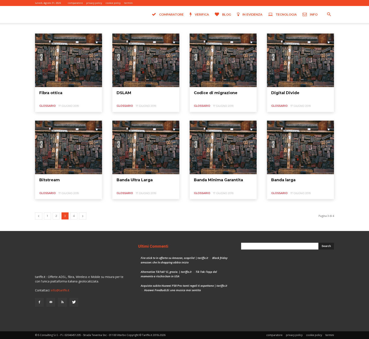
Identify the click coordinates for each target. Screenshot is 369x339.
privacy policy (94, 2)
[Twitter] (331, 3)
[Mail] (316, 3)
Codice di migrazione (215, 93)
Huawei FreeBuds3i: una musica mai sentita (172, 290)
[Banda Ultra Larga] (145, 147)
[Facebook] (309, 3)
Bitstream (49, 180)
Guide (92, 28)
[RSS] (324, 3)
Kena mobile (124, 28)
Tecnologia (286, 14)
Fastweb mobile (46, 28)
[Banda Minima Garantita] (223, 147)
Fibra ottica (50, 93)
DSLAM (124, 93)
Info (313, 14)
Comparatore (171, 14)
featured (64, 28)
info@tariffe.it (60, 290)
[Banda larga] (300, 147)
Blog (226, 14)
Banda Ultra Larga (135, 180)
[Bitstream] (68, 147)
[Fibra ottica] (68, 60)
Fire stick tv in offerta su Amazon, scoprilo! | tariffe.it (174, 258)
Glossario (79, 28)
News (139, 28)
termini (128, 2)
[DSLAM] (145, 60)
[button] (329, 15)
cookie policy (113, 2)
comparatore (75, 2)
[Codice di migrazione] (223, 60)
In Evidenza (252, 14)
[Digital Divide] (300, 60)
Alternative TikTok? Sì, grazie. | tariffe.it (166, 272)
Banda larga (283, 180)
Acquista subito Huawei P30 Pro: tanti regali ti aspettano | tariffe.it (184, 286)
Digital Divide (285, 93)
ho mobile (106, 28)
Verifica (201, 14)
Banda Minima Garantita (218, 180)
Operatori (152, 28)
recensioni (168, 28)
